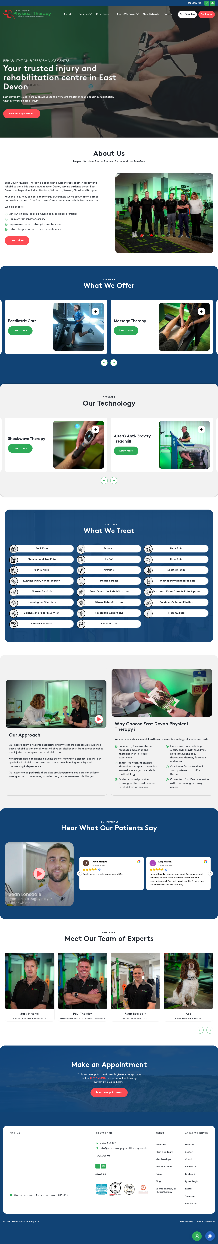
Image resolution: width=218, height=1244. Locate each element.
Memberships (163, 1159)
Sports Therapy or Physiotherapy (166, 1190)
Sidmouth (190, 1167)
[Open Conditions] (111, 14)
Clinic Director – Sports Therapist (188, 1019)
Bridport (190, 1174)
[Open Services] (90, 14)
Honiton (189, 1145)
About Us (161, 1145)
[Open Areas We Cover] (137, 14)
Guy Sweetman (56, 197)
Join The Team (164, 1167)
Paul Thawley (29, 1013)
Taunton (190, 1196)
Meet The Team (164, 1152)
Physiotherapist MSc (82, 1019)
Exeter (188, 1189)
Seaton (189, 1152)
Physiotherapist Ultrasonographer (29, 1019)
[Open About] (73, 14)
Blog (158, 1181)
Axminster (191, 1203)
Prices (159, 1174)
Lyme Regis (191, 1181)
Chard (188, 1159)
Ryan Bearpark (83, 1013)
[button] (104, 362)
